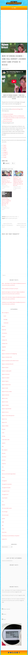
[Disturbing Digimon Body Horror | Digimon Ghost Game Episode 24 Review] (7, 194)
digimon (7, 218)
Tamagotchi (4, 480)
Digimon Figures (5, 381)
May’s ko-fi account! (7, 121)
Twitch (4, 145)
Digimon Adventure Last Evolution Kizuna (10, 360)
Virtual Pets (4, 532)
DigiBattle (4, 347)
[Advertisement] (14, 28)
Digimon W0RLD (5, 425)
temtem (3, 504)
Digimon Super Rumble (6, 408)
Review (3, 470)
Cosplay (3, 336)
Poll (2, 467)
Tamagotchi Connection (7, 484)
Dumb (5, 316)
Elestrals (3, 429)
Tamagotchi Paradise (6, 487)
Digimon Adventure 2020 (7, 357)
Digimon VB (4, 422)
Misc (3, 446)
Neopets (3, 453)
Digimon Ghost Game (10, 216)
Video (16, 216)
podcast (3, 460)
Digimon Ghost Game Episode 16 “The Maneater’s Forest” (7, 225)
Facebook (5, 154)
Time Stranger (4, 511)
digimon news (5, 398)
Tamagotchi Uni (5, 494)
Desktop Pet (4, 340)
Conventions (4, 333)
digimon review (5, 401)
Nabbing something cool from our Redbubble (13, 116)
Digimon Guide (5, 388)
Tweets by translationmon (7, 560)
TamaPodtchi (4, 498)
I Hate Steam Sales (5, 439)
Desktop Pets (4, 343)
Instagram (5, 152)
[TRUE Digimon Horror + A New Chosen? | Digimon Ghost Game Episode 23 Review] (7, 173)
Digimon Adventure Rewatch (7, 364)
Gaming (3, 436)
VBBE (3, 522)
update (3, 518)
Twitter (4, 147)
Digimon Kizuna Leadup (7, 391)
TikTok (4, 155)
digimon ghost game (13, 218)
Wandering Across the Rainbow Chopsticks (10, 535)
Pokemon (4, 463)
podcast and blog (16, 109)
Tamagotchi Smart (5, 491)
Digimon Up (4, 419)
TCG (3, 501)
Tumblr (4, 157)
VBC (3, 525)
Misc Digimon (4, 450)
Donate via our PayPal (8, 114)
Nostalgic (5, 319)
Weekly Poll (4, 539)
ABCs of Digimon (5, 312)
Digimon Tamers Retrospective (8, 415)
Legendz (3, 443)
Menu (15, 8)
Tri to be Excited (5, 515)
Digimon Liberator (5, 395)
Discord (5, 148)
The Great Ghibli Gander (7, 508)
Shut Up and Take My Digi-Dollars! (9, 474)
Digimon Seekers (5, 405)
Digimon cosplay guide (6, 371)
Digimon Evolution (5, 377)
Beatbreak (4, 329)
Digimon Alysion (5, 367)
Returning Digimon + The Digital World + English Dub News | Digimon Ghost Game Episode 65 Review (18, 181)
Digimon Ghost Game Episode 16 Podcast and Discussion (21, 225)
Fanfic (3, 432)
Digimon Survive (5, 412)
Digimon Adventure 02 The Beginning (9, 353)
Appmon (3, 326)
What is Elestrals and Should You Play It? (10, 288)
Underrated (6, 322)
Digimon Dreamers (5, 374)
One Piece (4, 456)
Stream (3, 477)
